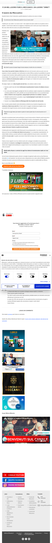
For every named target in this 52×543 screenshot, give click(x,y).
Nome (13, 231)
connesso (10, 314)
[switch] (20, 277)
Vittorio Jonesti (28, 9)
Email (13, 236)
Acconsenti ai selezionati (26, 286)
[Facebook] (23, 539)
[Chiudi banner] (49, 255)
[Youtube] (29, 539)
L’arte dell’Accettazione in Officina (11, 506)
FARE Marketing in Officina (10, 512)
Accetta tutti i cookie (42, 286)
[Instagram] (26, 539)
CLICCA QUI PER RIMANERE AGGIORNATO (26, 249)
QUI (8, 158)
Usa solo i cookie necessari (9, 286)
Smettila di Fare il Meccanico (9, 524)
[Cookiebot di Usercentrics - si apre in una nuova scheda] (41, 255)
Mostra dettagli (44, 281)
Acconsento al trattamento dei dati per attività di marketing (25, 245)
